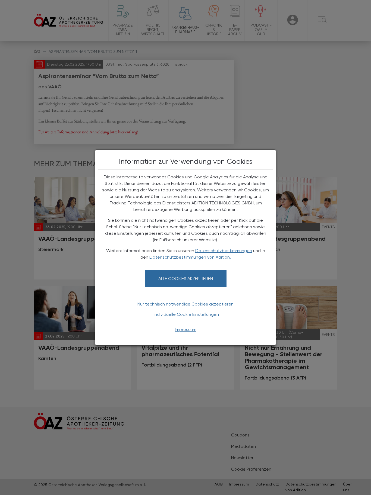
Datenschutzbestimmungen (223, 250)
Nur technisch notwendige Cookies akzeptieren (185, 304)
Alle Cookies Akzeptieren (185, 278)
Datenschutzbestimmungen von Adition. (190, 257)
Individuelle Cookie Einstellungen (186, 314)
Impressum (185, 329)
